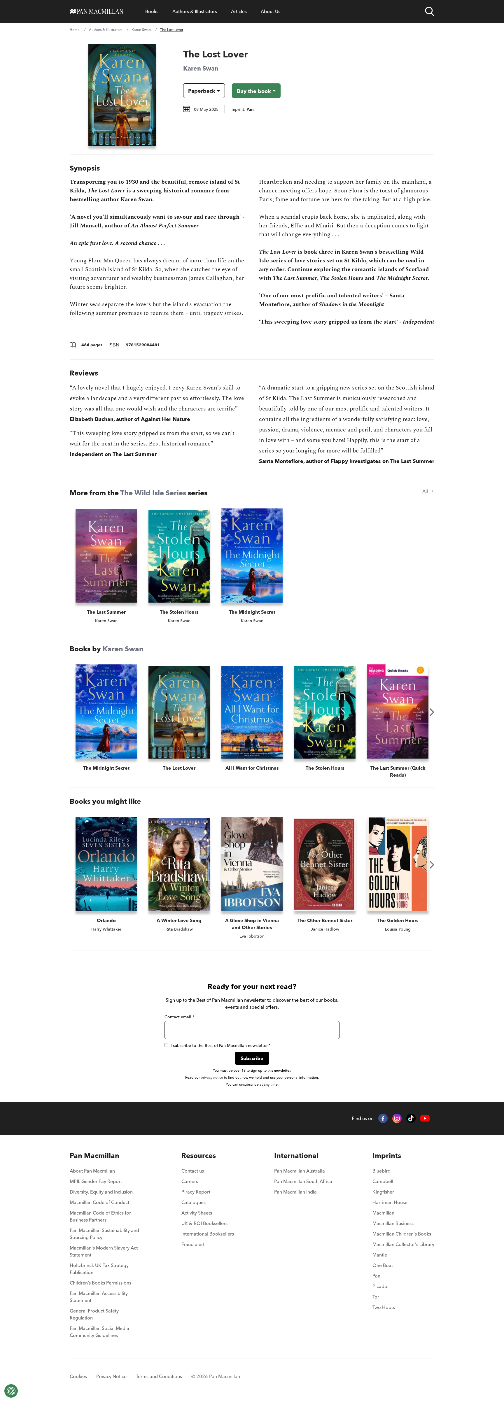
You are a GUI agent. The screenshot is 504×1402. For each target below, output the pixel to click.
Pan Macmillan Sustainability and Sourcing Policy (104, 1233)
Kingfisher (383, 1192)
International (296, 1155)
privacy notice (212, 1077)
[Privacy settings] (11, 1391)
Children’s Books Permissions (100, 1283)
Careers (189, 1181)
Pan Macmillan (94, 1155)
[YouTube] (425, 1118)
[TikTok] (411, 1118)
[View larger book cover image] (122, 95)
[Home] (97, 11)
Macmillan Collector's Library (403, 1244)
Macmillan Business (393, 1223)
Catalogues (193, 1202)
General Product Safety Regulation (94, 1314)
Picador (380, 1286)
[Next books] (432, 712)
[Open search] (429, 11)
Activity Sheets (196, 1213)
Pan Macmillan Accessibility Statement (99, 1296)
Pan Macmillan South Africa (303, 1181)
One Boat (382, 1265)
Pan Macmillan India (295, 1192)
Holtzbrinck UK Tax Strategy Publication (99, 1268)
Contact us (192, 1171)
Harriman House (389, 1202)
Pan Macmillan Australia (299, 1171)
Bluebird (381, 1171)
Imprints (386, 1155)
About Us (270, 11)
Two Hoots (383, 1307)
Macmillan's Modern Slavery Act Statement (104, 1251)
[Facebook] (383, 1118)
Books (151, 11)
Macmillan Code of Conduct (99, 1202)
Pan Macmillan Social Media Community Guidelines (99, 1331)
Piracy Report (195, 1192)
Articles (239, 11)
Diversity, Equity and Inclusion (101, 1192)
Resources (198, 1155)
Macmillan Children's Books (401, 1234)
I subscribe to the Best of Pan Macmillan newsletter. (220, 1045)
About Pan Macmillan (92, 1171)
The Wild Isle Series (153, 493)
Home (75, 29)
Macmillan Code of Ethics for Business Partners (100, 1216)
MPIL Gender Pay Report (96, 1181)
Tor (375, 1297)
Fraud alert (192, 1244)
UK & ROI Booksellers (204, 1223)
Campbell (382, 1181)
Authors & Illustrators (194, 11)
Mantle (379, 1255)
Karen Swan (141, 29)
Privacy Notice (111, 1376)
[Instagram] (397, 1118)
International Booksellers (207, 1234)
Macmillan (383, 1213)
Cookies (78, 1376)
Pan (376, 1276)
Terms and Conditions (159, 1376)
